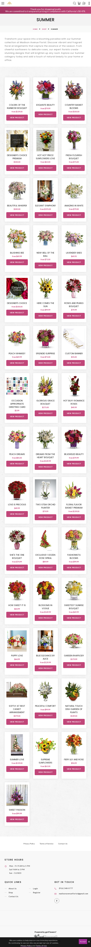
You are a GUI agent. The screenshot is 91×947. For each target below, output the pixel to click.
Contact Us (63, 844)
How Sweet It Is (17, 605)
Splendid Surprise (45, 353)
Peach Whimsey (17, 353)
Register (37, 892)
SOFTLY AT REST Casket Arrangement (17, 709)
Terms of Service (46, 844)
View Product (17, 117)
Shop (44, 29)
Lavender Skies (74, 252)
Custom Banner (74, 353)
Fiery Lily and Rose (74, 759)
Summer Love (17, 759)
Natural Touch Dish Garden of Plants (73, 709)
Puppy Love (17, 655)
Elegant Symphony (45, 205)
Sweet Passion (17, 809)
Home (35, 29)
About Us (13, 889)
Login (35, 889)
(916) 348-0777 (66, 888)
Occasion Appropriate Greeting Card (17, 403)
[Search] (74, 3)
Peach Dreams (17, 454)
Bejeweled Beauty (74, 454)
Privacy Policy (29, 844)
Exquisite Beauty (45, 104)
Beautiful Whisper (17, 205)
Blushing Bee (17, 252)
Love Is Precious (17, 504)
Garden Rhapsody (74, 655)
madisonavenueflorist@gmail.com (73, 894)
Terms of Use (41, 946)
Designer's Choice (17, 303)
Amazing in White (73, 205)
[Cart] (80, 3)
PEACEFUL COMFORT (45, 705)
